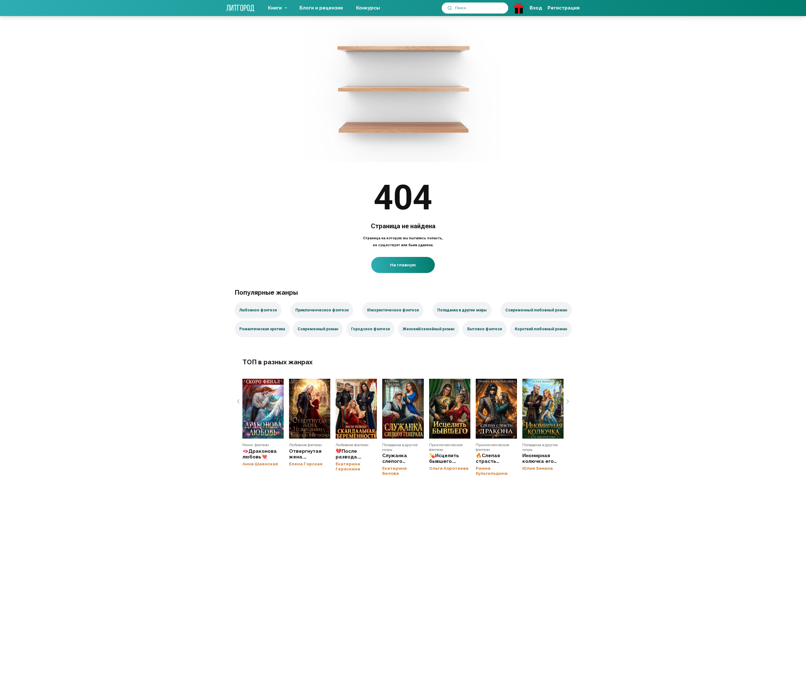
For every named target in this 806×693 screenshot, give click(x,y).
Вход (536, 8)
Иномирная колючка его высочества (543, 409)
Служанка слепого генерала (402, 409)
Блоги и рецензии (321, 8)
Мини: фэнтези (255, 445)
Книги (275, 8)
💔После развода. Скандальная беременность (356, 409)
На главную (403, 264)
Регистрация (564, 8)
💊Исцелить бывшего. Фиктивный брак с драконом (449, 409)
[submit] (449, 8)
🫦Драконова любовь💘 (263, 409)
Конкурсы (368, 8)
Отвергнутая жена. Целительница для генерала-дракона (309, 409)
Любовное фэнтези (305, 445)
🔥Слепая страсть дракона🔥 (496, 409)
